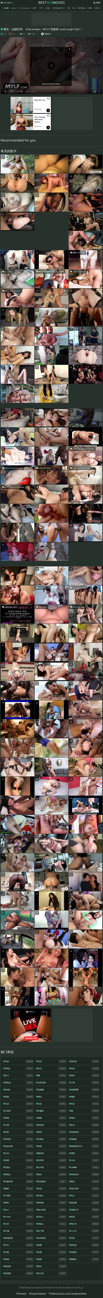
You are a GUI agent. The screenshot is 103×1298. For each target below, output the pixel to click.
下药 (41, 8)
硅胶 (34, 8)
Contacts (22, 1293)
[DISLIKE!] (10, 34)
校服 (48, 8)
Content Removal (38, 1293)
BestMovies (51, 2)
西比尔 (97, 8)
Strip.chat (37, 109)
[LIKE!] (2, 34)
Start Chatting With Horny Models (39, 119)
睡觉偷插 (81, 8)
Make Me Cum (39, 100)
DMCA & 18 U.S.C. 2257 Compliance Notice (68, 1293)
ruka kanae (25, 8)
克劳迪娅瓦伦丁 (59, 8)
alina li (14, 8)
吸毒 (90, 8)
